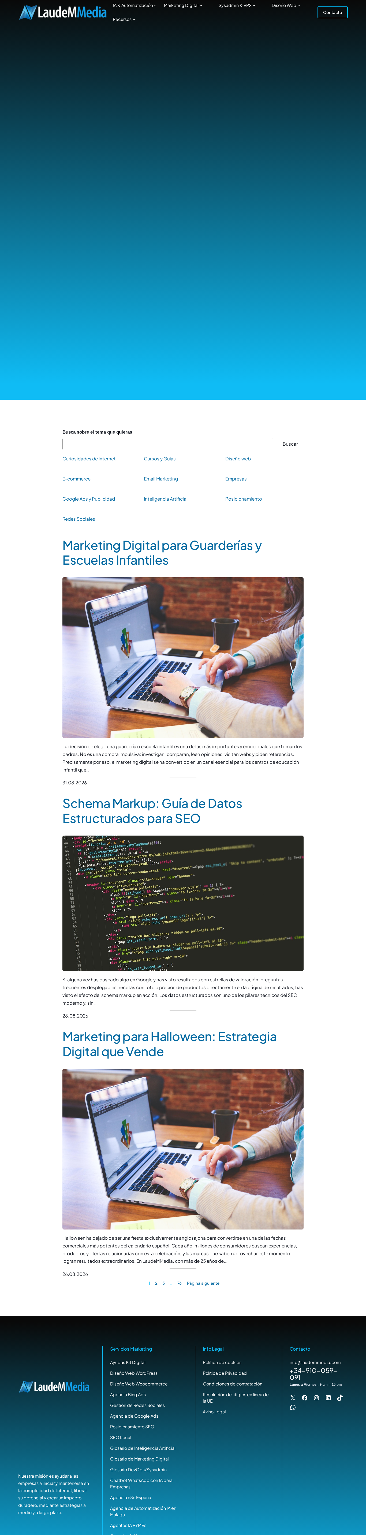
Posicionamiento (243, 499)
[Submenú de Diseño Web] (298, 5)
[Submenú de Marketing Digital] (201, 5)
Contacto (332, 12)
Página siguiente (203, 1283)
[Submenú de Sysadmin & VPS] (254, 5)
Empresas (236, 479)
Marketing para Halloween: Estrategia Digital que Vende (169, 1043)
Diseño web (238, 458)
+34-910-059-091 (313, 1373)
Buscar (290, 444)
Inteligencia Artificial (166, 499)
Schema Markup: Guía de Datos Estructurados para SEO (152, 810)
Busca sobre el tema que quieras (97, 432)
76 (179, 1283)
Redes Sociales (78, 519)
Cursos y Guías (160, 458)
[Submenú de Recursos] (134, 19)
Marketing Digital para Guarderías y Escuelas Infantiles (162, 552)
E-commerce (76, 479)
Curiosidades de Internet (89, 458)
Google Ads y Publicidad (88, 499)
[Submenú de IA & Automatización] (155, 5)
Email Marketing (161, 479)
